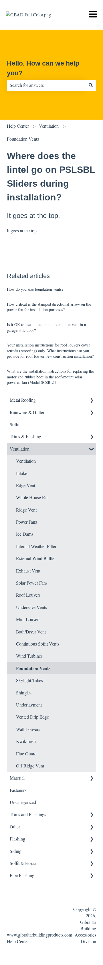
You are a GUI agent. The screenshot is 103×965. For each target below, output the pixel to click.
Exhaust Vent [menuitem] (28, 571)
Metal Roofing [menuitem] (23, 400)
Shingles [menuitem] (23, 693)
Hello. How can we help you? (43, 68)
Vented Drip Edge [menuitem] (32, 717)
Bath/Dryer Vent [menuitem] (31, 632)
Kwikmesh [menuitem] (26, 741)
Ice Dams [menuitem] (24, 534)
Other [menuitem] (15, 827)
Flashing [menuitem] (17, 839)
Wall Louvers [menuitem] (28, 729)
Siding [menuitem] (15, 851)
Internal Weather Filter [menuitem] (36, 546)
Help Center (18, 126)
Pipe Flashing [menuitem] (22, 875)
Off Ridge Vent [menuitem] (30, 766)
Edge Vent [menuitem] (25, 485)
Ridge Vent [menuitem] (26, 510)
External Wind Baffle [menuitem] (35, 558)
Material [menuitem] (17, 778)
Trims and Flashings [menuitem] (28, 814)
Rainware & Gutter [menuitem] (27, 412)
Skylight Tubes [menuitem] (29, 680)
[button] (91, 400)
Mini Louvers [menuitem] (28, 619)
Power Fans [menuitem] (26, 522)
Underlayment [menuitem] (29, 705)
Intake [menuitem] (21, 473)
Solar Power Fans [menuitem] (31, 583)
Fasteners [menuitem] (18, 790)
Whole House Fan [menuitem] (32, 497)
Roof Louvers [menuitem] (28, 595)
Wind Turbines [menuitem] (29, 656)
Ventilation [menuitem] (19, 449)
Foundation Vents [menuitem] (33, 668)
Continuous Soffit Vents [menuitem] (37, 644)
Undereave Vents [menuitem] (31, 607)
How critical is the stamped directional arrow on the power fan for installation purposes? (49, 307)
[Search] (90, 85)
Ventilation (49, 126)
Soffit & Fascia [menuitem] (23, 863)
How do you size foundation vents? (35, 289)
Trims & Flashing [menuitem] (25, 436)
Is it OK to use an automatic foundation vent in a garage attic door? (46, 327)
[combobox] (46, 85)
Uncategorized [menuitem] (23, 802)
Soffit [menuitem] (14, 424)
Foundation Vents (23, 139)
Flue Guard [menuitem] (26, 753)
